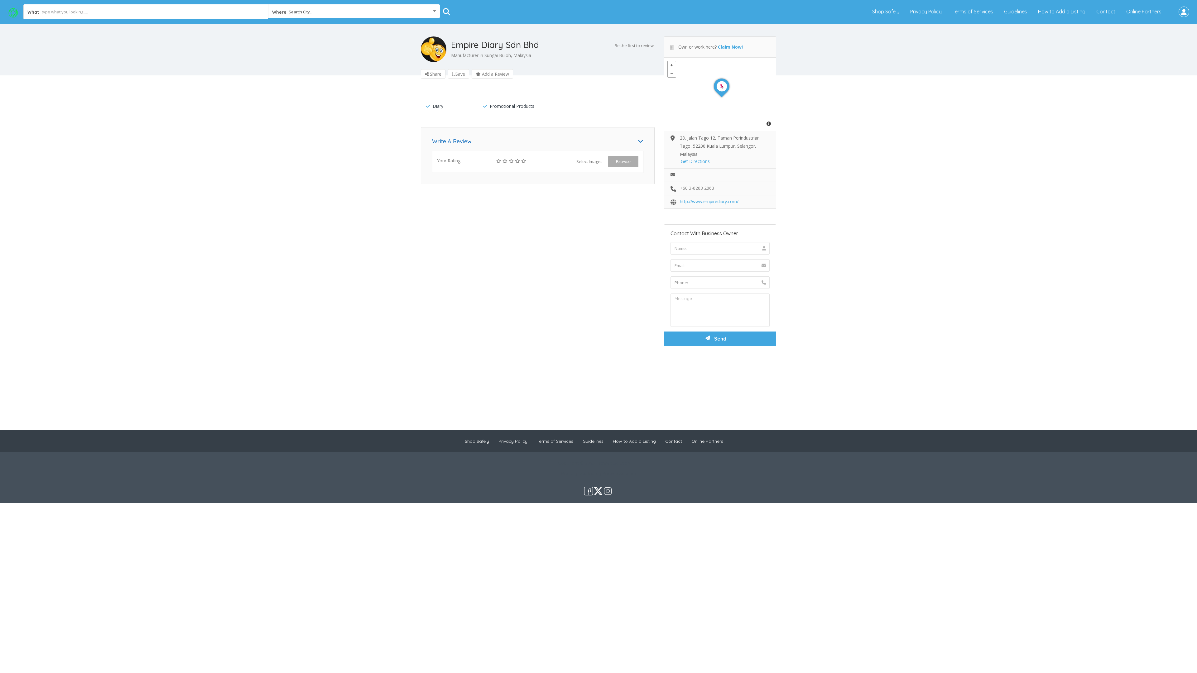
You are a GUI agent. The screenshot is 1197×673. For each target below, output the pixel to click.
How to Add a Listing (1061, 11)
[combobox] (354, 12)
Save (460, 74)
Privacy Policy (926, 11)
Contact (1105, 11)
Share (435, 74)
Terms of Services (973, 11)
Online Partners (1143, 11)
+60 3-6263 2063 (697, 188)
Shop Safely (885, 11)
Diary (438, 106)
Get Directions (695, 161)
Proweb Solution (619, 473)
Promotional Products (512, 106)
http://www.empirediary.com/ (709, 201)
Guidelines (1015, 11)
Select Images (589, 161)
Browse (623, 161)
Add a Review (495, 74)
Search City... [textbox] (301, 12)
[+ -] (720, 94)
